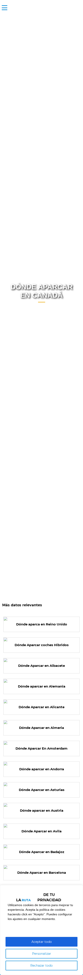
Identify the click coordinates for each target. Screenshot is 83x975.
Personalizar (41, 954)
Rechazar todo (41, 966)
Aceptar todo (41, 942)
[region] (41, 930)
